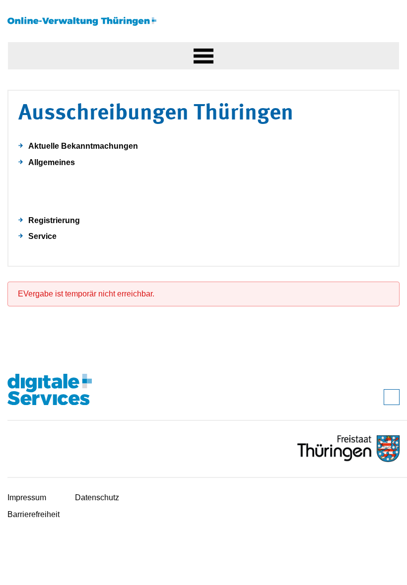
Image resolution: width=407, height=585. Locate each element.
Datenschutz (97, 497)
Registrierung (54, 220)
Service (42, 236)
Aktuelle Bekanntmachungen (83, 146)
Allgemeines (51, 162)
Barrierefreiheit (33, 514)
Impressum (26, 497)
